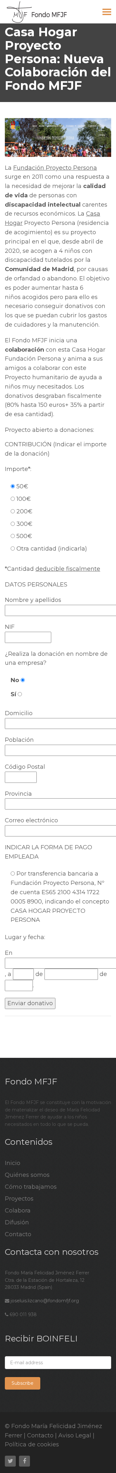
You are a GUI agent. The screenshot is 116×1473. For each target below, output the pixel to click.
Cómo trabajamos (31, 1186)
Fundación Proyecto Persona (55, 167)
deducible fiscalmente (67, 568)
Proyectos (19, 1198)
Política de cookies (32, 1444)
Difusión (17, 1222)
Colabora (18, 1210)
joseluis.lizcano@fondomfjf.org (45, 1301)
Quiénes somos (27, 1174)
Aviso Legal (74, 1435)
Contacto (18, 1234)
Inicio (12, 1163)
